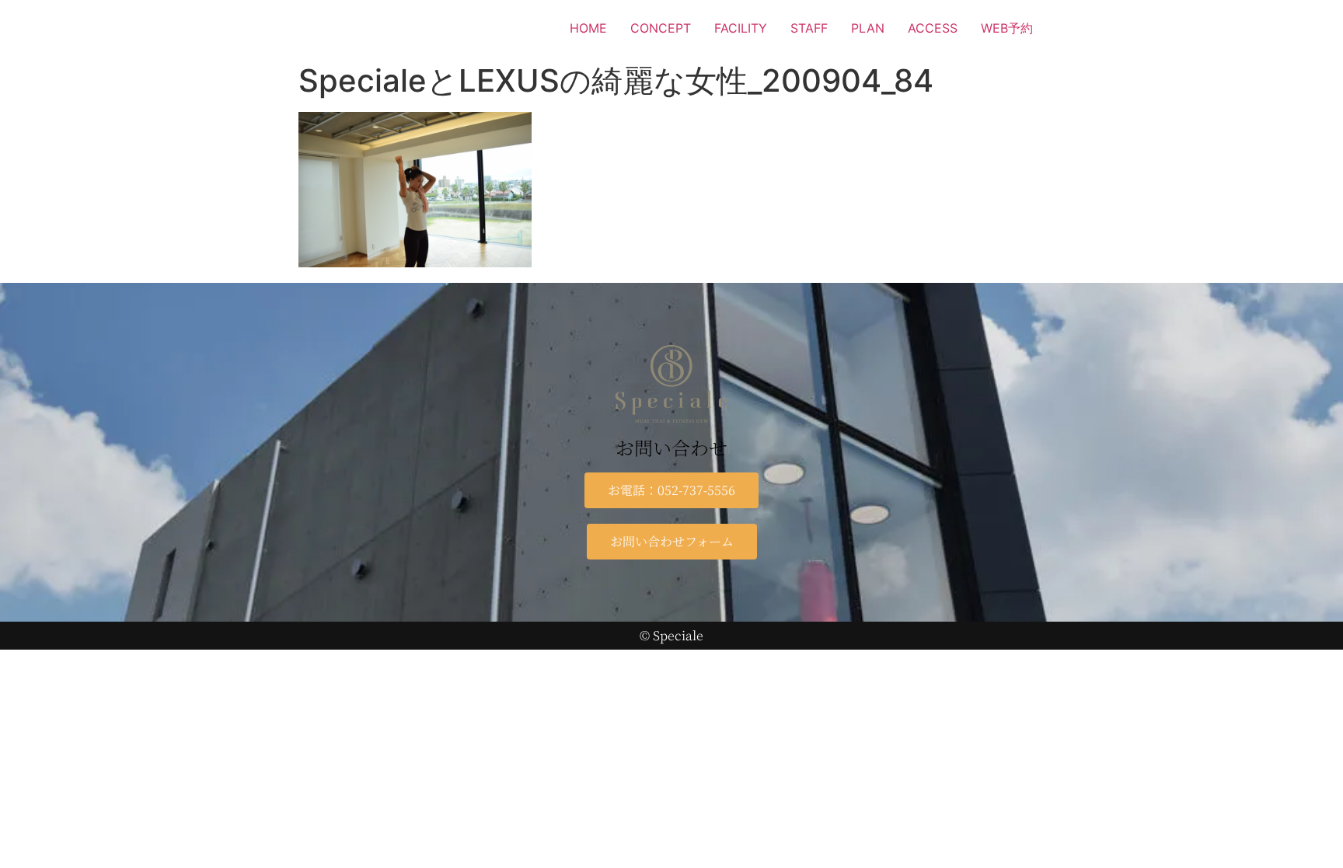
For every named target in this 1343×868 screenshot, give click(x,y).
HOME (588, 28)
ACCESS (933, 28)
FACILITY (740, 28)
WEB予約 (1007, 28)
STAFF (809, 28)
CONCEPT (660, 28)
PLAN (867, 28)
